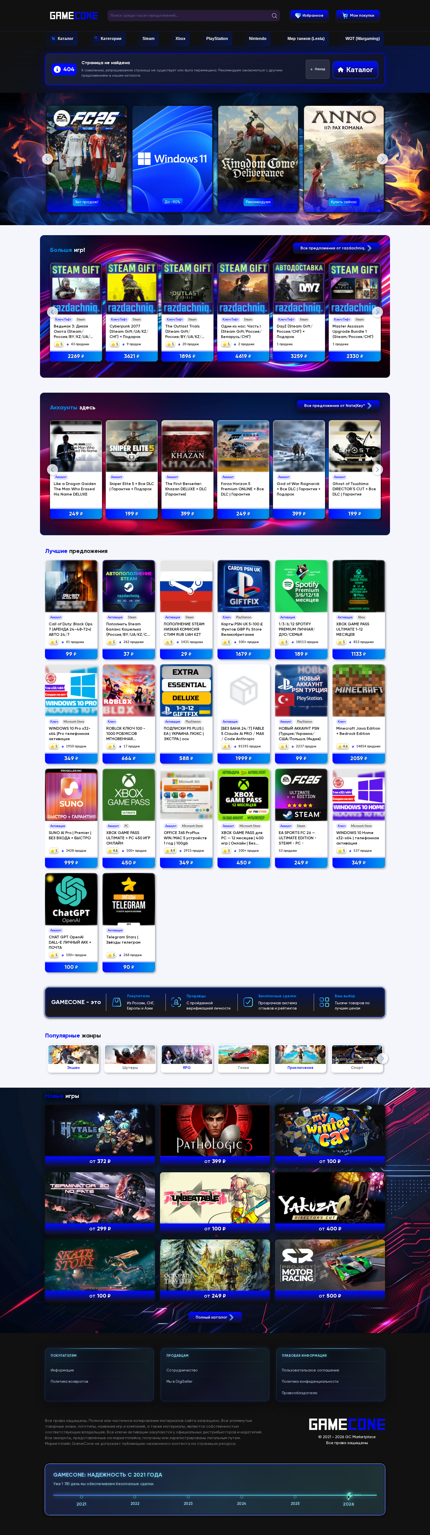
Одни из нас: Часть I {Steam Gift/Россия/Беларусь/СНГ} (241, 332)
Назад (320, 69)
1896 (188, 356)
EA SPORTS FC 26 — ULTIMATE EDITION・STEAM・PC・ (298, 838)
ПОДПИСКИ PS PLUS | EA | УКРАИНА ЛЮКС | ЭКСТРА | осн (184, 734)
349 (71, 758)
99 (71, 654)
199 (131, 514)
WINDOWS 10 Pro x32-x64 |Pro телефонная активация (69, 734)
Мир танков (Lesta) (306, 38)
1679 (244, 654)
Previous (47, 159)
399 (187, 514)
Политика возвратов (69, 1381)
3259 (299, 356)
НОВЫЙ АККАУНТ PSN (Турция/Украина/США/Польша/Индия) (300, 734)
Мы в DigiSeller (179, 1381)
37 (129, 654)
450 (129, 863)
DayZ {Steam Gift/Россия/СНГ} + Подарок (294, 332)
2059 (358, 758)
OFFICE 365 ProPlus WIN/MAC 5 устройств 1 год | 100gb (185, 838)
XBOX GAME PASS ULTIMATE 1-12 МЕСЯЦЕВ (352, 629)
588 (186, 758)
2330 (354, 356)
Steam (148, 38)
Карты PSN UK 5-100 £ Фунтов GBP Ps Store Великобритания (242, 629)
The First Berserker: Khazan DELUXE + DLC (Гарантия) (186, 489)
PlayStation (217, 38)
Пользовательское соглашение (310, 1370)
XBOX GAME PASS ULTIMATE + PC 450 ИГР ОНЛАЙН (128, 838)
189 (301, 654)
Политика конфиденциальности (310, 1381)
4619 (243, 356)
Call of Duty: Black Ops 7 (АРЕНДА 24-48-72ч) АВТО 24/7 (70, 629)
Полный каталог (212, 1317)
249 (76, 514)
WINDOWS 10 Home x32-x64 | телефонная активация (357, 838)
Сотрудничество (182, 1370)
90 (128, 967)
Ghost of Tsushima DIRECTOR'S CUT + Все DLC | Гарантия (354, 489)
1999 (244, 758)
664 (129, 758)
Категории (111, 38)
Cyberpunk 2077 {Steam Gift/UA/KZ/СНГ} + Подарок (129, 332)
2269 (76, 356)
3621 (132, 356)
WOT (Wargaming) (363, 38)
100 (71, 967)
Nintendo (257, 38)
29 (186, 654)
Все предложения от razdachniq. (333, 248)
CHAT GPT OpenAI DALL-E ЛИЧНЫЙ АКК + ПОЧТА (70, 942)
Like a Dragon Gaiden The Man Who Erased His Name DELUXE (75, 489)
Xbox (181, 38)
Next (382, 159)
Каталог (66, 38)
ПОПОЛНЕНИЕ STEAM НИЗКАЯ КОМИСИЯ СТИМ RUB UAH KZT (184, 629)
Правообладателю (300, 1393)
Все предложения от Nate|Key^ (335, 406)
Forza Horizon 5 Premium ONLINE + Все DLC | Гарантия (242, 489)
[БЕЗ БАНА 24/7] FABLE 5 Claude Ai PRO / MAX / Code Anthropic (242, 734)
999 (71, 863)
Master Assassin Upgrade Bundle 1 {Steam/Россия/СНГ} (353, 332)
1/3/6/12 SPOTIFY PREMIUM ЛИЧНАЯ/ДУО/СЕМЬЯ (297, 629)
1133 (358, 654)
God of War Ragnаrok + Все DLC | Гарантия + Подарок (298, 489)
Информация (62, 1370)
